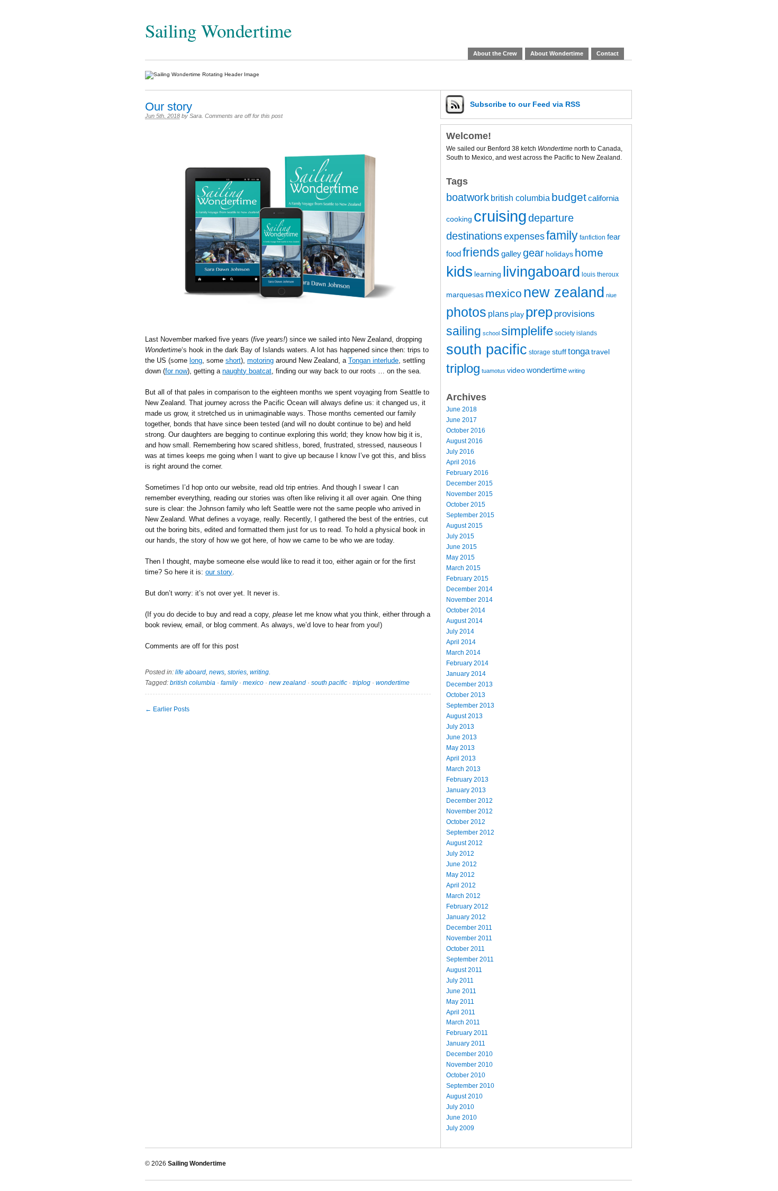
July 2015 (460, 536)
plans (498, 313)
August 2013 (464, 716)
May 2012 (460, 874)
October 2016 (465, 430)
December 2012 (469, 800)
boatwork (467, 197)
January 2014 (466, 673)
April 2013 (461, 758)
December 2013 (469, 684)
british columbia (192, 682)
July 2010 (460, 1107)
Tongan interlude (373, 360)
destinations (474, 236)
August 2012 (464, 843)
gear (533, 253)
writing (259, 672)
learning (487, 274)
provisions (574, 313)
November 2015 (469, 494)
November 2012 (469, 811)
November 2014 (469, 599)
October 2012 (465, 822)
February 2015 (467, 578)
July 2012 (460, 853)
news (216, 672)
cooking (459, 219)
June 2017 (461, 420)
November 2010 (469, 1064)
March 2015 (463, 568)
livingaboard (541, 272)
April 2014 (461, 642)
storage (539, 352)
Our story (168, 106)
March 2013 (463, 769)
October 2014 (465, 610)
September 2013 (470, 705)
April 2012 (461, 885)
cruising (500, 216)
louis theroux (600, 274)
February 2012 (467, 906)
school (491, 333)
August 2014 (464, 621)
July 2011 (460, 980)
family (229, 682)
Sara (195, 116)
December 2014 (469, 589)
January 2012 (466, 917)
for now (176, 371)
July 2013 (460, 726)
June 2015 (461, 547)
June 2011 (461, 991)
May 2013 (460, 748)
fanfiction (592, 237)
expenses (524, 236)
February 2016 (467, 473)
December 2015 (469, 483)
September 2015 (470, 515)
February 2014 (467, 663)
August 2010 (464, 1096)
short (233, 360)
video (516, 370)
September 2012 (470, 832)
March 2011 (463, 1022)
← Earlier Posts (167, 709)
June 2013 (461, 737)
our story (218, 572)
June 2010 (461, 1117)
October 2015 (465, 504)
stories (237, 672)
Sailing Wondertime (218, 30)
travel (600, 352)
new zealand (287, 682)
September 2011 (470, 959)
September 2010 (470, 1085)
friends (481, 252)
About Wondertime (556, 53)
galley (511, 254)
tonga (579, 351)
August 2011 (464, 970)
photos (466, 312)
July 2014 (460, 631)
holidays (559, 254)
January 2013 (466, 790)
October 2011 (465, 948)
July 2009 (460, 1128)
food (453, 254)
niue (611, 295)
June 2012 (461, 864)
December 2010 (469, 1054)
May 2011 (460, 1001)
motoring (260, 360)
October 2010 (465, 1075)
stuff (559, 352)
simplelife (527, 331)
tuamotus (493, 371)
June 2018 (461, 409)
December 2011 (469, 927)
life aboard (190, 672)
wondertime (393, 682)
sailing (463, 331)
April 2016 (461, 462)
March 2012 (463, 896)
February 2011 (467, 1033)
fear (613, 237)
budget (568, 197)
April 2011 (460, 1012)
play (517, 314)
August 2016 (464, 441)
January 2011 (465, 1043)
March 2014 (463, 652)
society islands (576, 333)
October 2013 (465, 695)
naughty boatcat (247, 371)
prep (539, 312)
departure (551, 218)
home (589, 252)
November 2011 (469, 938)
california (603, 198)
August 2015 (464, 525)
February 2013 (467, 779)
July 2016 (460, 451)
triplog (361, 682)
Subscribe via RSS (525, 104)
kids (459, 271)
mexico (253, 682)
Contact (607, 53)
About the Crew (495, 53)
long (195, 360)
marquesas (465, 295)
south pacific (329, 682)
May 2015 (460, 557)
